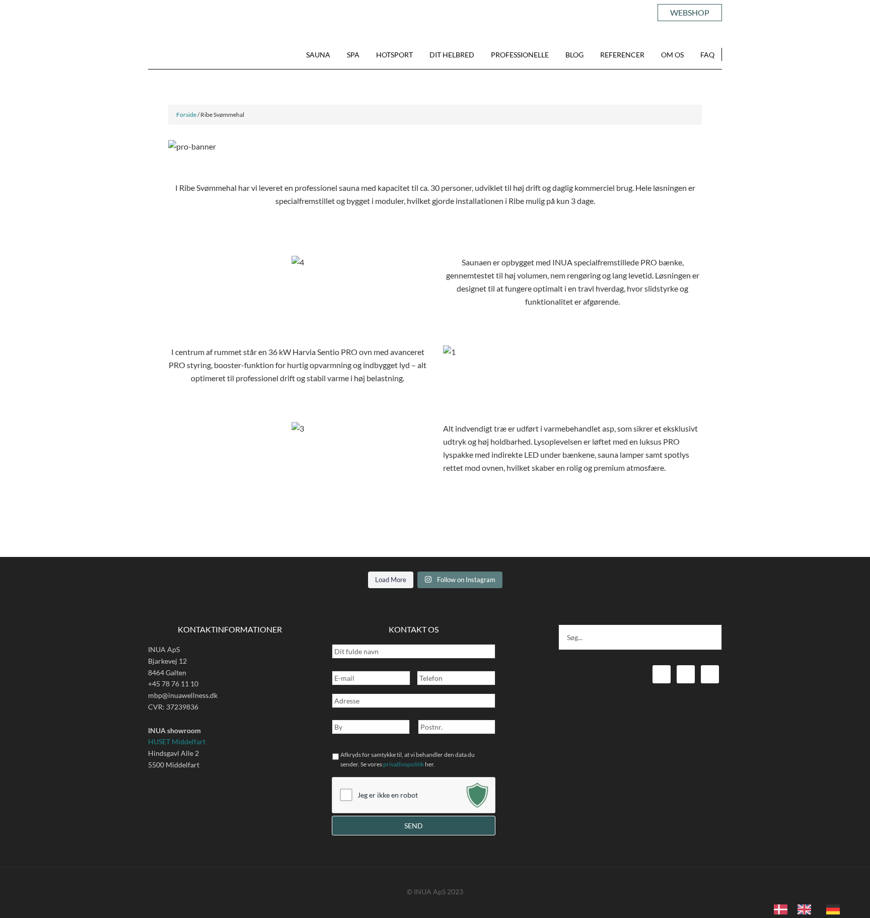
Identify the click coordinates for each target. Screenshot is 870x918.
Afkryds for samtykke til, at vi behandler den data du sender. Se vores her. (407, 759)
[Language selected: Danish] (812, 908)
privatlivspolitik (403, 764)
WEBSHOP (689, 12)
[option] (806, 909)
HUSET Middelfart (176, 741)
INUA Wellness (182, 55)
